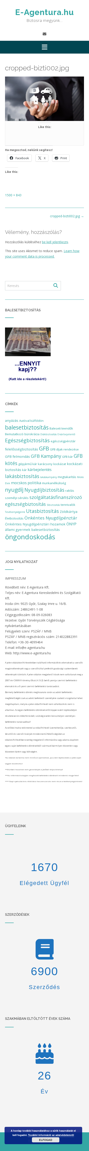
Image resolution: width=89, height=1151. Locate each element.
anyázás (11, 420)
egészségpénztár (63, 441)
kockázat (59, 464)
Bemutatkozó (14, 434)
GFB (44, 448)
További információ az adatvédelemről (51, 1135)
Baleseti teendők (61, 428)
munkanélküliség (54, 483)
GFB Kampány (46, 456)
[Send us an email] (44, 33)
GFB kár (67, 457)
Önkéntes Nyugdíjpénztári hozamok (35, 524)
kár (24, 470)
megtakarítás (67, 477)
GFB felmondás (17, 456)
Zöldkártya (68, 511)
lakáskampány (48, 477)
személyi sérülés (17, 498)
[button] (44, 47)
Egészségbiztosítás (27, 440)
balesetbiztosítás (27, 427)
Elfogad (45, 1140)
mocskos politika (26, 482)
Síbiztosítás (53, 504)
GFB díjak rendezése (64, 449)
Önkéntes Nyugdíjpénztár (50, 518)
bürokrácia (31, 434)
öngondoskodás (30, 536)
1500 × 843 (13, 195)
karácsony (45, 464)
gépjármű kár (27, 464)
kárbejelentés (40, 469)
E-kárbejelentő (66, 434)
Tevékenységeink (15, 512)
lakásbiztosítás (22, 476)
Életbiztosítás (14, 518)
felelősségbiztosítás (21, 449)
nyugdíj (14, 489)
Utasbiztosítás (42, 511)
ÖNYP (71, 524)
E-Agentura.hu (44, 12)
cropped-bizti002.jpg (67, 216)
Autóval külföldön (31, 421)
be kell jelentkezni (55, 242)
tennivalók (68, 505)
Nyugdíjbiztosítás (44, 490)
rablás (69, 491)
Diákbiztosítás (48, 434)
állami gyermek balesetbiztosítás (32, 529)
